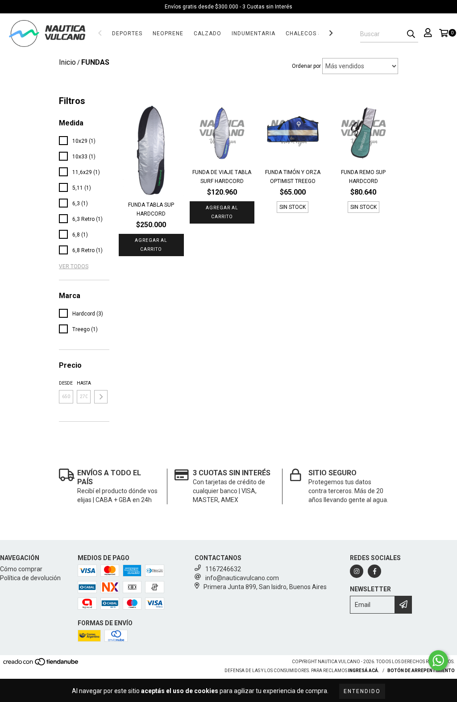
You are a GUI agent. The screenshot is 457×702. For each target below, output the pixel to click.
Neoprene (168, 33)
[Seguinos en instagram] (356, 571)
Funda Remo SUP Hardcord (363, 176)
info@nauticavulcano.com (242, 578)
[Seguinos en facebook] (374, 571)
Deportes (127, 33)
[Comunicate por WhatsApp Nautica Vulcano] (438, 660)
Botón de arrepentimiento (421, 670)
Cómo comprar (21, 569)
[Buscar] (411, 34)
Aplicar (101, 396)
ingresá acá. (363, 670)
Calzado (207, 33)
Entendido (362, 691)
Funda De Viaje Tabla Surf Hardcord (221, 176)
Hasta (84, 383)
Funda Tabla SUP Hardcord (151, 209)
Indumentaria (253, 33)
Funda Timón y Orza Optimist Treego (292, 176)
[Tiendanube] (41, 664)
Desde (66, 383)
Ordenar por (306, 66)
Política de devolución (30, 578)
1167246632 (223, 569)
